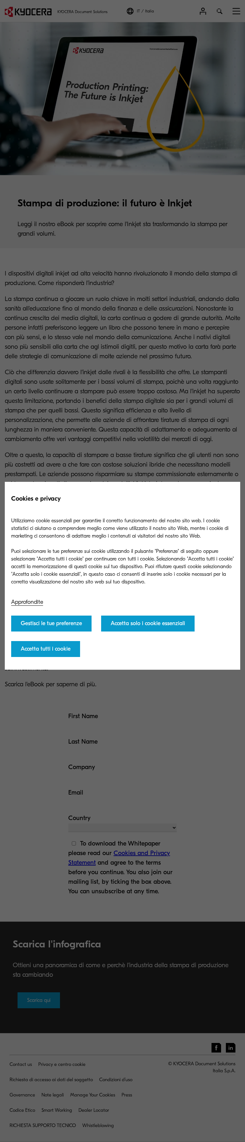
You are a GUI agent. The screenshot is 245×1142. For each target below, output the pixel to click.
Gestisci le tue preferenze (51, 623)
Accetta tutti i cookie (46, 649)
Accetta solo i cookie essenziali (148, 623)
